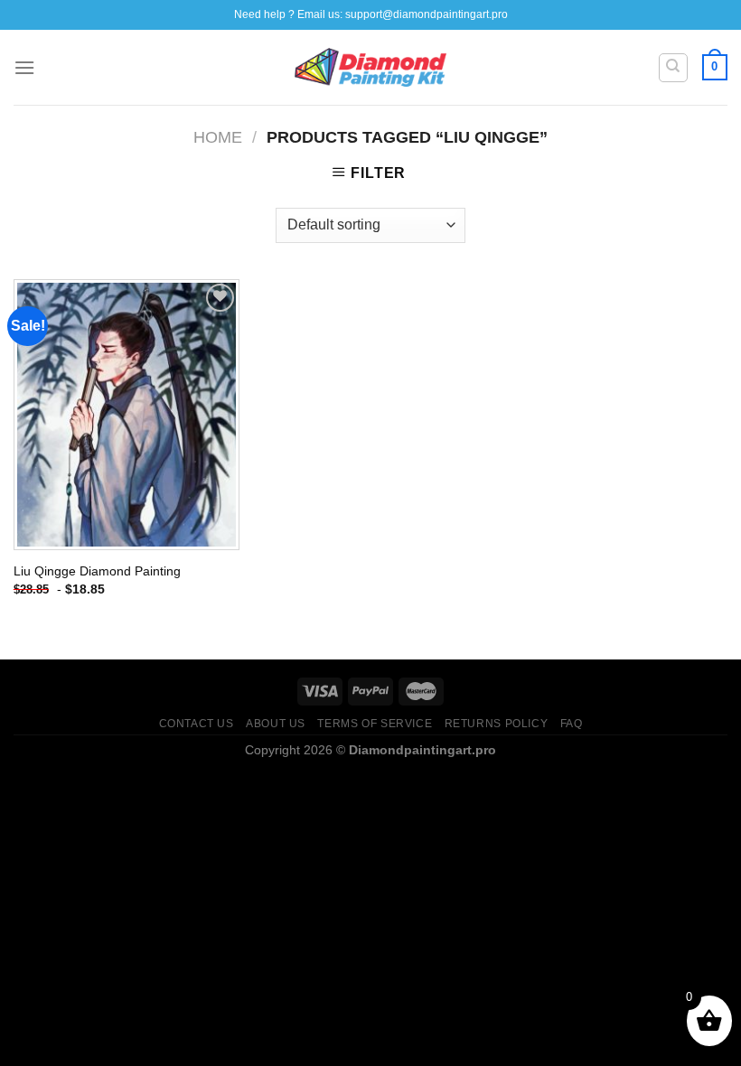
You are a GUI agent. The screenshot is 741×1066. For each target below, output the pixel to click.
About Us (275, 723)
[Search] (674, 67)
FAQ (571, 723)
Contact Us (196, 723)
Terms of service (374, 723)
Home (217, 136)
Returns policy (497, 723)
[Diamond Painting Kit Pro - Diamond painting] (371, 68)
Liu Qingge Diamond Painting (97, 571)
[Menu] (24, 67)
